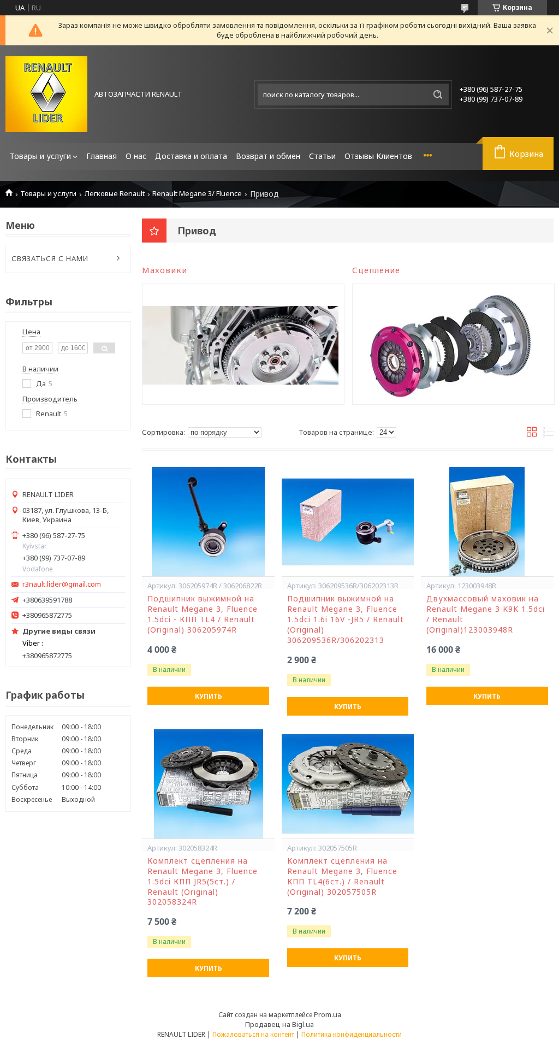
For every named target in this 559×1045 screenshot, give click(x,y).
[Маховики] (240, 344)
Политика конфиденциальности (351, 1034)
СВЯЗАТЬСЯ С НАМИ (49, 258)
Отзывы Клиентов (378, 156)
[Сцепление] (451, 344)
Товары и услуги (40, 156)
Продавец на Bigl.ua (279, 1024)
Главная (101, 156)
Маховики (164, 269)
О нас (136, 156)
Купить (208, 696)
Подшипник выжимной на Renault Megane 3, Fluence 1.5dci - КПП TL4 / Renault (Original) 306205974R (202, 614)
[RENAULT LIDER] (46, 94)
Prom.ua (327, 1014)
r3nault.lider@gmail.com (61, 584)
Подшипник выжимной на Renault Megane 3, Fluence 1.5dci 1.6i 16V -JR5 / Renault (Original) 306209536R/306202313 (345, 619)
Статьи (322, 156)
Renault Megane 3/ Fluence (197, 193)
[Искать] (438, 94)
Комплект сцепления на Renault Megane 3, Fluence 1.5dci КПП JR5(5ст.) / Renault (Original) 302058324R (202, 881)
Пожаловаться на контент (253, 1034)
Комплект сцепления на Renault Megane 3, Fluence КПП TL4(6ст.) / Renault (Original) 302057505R (342, 876)
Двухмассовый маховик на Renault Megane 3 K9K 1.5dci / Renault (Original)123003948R (485, 614)
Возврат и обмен (268, 156)
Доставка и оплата (191, 156)
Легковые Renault (115, 193)
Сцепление (376, 269)
